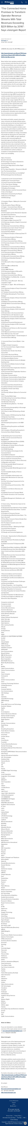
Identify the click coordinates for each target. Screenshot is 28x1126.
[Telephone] (22, 2)
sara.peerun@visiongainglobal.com (12, 1031)
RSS (24, 1118)
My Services (13, 1106)
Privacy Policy (17, 1116)
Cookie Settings (14, 1119)
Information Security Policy (9, 1118)
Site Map (19, 1118)
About (14, 1104)
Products (14, 1102)
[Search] (26, 2)
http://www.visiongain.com (8, 1092)
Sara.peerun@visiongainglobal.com (11, 1089)
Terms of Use (9, 1116)
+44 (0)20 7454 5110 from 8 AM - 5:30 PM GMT (14, 1110)
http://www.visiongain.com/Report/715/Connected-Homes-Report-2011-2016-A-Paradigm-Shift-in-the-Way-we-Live (13, 55)
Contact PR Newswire (13, 1100)
